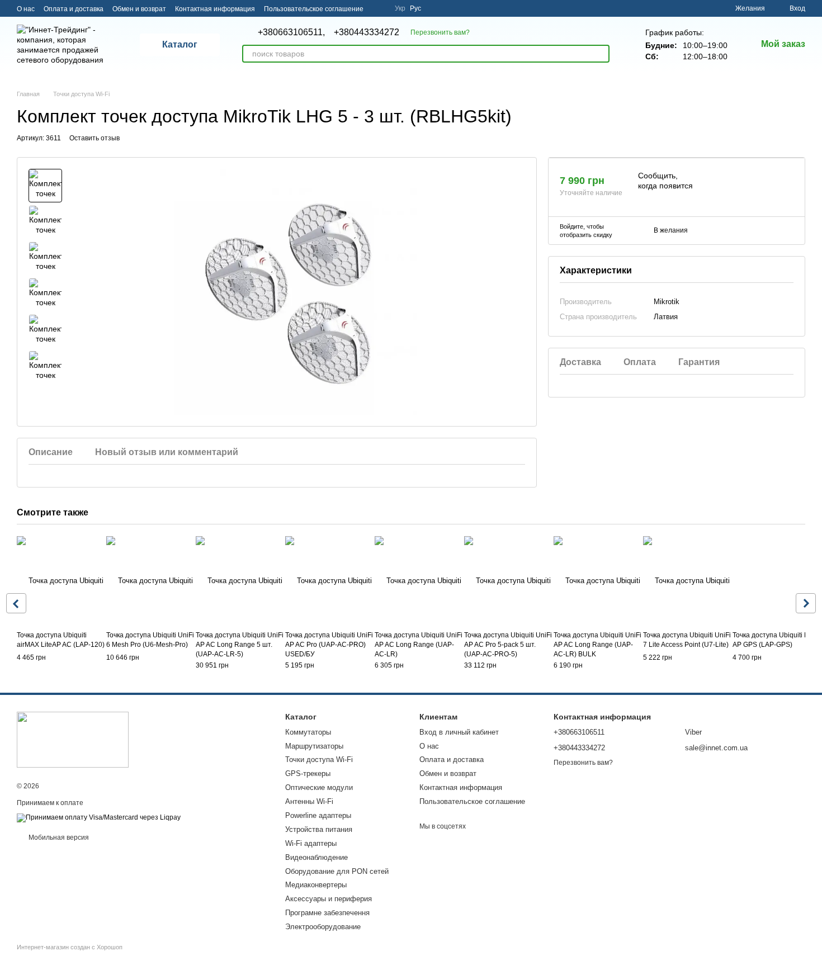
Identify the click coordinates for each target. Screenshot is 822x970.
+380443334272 (366, 32)
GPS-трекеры (307, 773)
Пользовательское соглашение (313, 9)
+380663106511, (291, 32)
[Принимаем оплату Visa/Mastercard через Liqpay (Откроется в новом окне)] (99, 817)
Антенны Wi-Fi (309, 801)
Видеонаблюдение (316, 857)
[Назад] (16, 603)
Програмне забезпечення (327, 913)
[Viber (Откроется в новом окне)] (379, 8)
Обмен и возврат (139, 9)
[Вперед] (806, 603)
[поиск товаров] (601, 54)
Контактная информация (215, 9)
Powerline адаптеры (318, 815)
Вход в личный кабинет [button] (459, 732)
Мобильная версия (58, 837)
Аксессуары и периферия (328, 899)
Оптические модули (319, 787)
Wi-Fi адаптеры (311, 843)
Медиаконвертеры (316, 885)
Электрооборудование (323, 926)
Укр (400, 8)
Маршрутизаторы (314, 746)
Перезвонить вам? (440, 32)
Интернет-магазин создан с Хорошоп (69, 947)
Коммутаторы (308, 732)
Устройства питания (318, 829)
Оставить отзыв (94, 138)
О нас (26, 9)
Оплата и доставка (73, 9)
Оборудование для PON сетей (337, 871)
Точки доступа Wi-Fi (319, 759)
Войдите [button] (571, 226)
